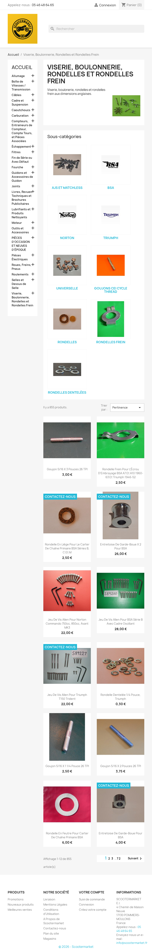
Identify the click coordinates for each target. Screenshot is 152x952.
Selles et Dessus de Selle (19, 284)
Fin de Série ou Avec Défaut (22, 159)
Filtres (16, 152)
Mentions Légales (55, 904)
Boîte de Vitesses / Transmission (21, 85)
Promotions (16, 899)
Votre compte (91, 892)
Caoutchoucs (21, 110)
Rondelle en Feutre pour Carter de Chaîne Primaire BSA (67, 835)
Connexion (86, 904)
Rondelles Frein (110, 342)
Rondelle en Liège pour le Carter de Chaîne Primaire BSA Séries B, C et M (67, 548)
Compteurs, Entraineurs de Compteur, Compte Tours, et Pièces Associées (22, 131)
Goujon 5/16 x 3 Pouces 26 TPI (67, 469)
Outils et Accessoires (20, 230)
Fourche (17, 167)
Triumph (110, 238)
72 (119, 858)
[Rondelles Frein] (110, 319)
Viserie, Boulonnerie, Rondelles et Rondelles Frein (22, 299)
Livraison (49, 899)
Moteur (17, 223)
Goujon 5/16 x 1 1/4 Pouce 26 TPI (67, 766)
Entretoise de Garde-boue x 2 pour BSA (120, 546)
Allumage (18, 76)
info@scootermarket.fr (131, 943)
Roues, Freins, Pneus (21, 267)
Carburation (20, 115)
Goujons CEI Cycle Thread (110, 290)
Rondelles (67, 342)
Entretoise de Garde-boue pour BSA (120, 835)
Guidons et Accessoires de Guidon (22, 177)
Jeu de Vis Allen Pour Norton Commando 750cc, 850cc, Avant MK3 (67, 623)
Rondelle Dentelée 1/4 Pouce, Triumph (121, 697)
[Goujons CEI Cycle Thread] (110, 265)
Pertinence (127, 407)
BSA (110, 188)
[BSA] (110, 165)
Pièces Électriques (20, 257)
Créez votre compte (92, 910)
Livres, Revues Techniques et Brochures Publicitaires (22, 198)
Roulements (20, 274)
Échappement (21, 146)
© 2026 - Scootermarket (76, 947)
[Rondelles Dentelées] (67, 369)
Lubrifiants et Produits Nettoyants (21, 213)
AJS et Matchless (67, 188)
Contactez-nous (54, 928)
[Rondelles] (67, 319)
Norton (67, 238)
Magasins (49, 938)
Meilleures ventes (20, 910)
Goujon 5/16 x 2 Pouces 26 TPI (120, 766)
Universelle (67, 288)
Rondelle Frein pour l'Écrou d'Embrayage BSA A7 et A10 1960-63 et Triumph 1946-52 (120, 473)
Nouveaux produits (21, 904)
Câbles (16, 95)
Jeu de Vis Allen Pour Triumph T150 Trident (67, 697)
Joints (16, 186)
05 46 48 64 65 (43, 5)
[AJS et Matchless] (67, 165)
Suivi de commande (92, 899)
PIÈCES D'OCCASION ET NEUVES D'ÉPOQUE (21, 244)
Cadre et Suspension (20, 102)
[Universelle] (67, 265)
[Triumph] (110, 215)
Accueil (22, 67)
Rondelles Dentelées (67, 392)
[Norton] (67, 215)
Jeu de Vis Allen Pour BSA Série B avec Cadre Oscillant (121, 621)
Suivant (135, 858)
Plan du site (51, 933)
